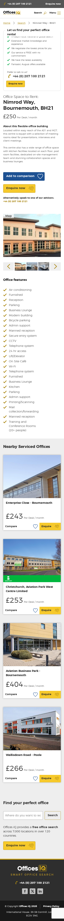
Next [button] (55, 266)
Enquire (46, 526)
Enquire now (15, 845)
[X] (32, 891)
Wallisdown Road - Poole (23, 755)
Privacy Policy (51, 906)
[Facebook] (25, 891)
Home (6, 23)
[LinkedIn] (40, 891)
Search (22, 23)
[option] (32, 235)
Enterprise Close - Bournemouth (29, 502)
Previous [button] (8, 266)
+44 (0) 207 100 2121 (15, 201)
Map (8, 216)
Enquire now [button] (16, 84)
